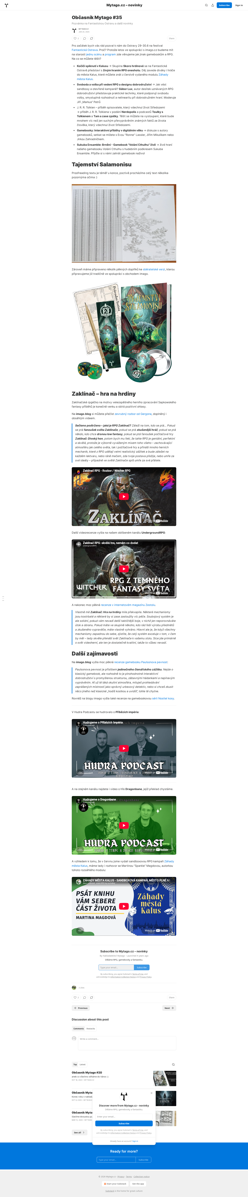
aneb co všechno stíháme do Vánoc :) (90, 1076)
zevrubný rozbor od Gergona (133, 414)
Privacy (121, 1176)
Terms (129, 1176)
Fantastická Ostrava (85, 50)
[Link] (67, 164)
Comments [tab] (78, 1028)
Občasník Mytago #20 (87, 1072)
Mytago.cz (84, 29)
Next (167, 1008)
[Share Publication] (213, 5)
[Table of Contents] (3, 598)
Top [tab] (75, 1064)
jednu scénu (94, 54)
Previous (82, 1008)
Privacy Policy (145, 1133)
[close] (151, 1093)
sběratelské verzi (154, 269)
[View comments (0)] (85, 38)
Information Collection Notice (123, 1133)
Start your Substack (116, 1183)
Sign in (239, 5)
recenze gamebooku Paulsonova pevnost (140, 662)
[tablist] (84, 1029)
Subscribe (224, 5)
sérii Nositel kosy (163, 698)
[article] (124, 1078)
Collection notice (142, 1176)
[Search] (206, 5)
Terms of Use (137, 1130)
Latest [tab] (83, 1064)
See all (77, 1132)
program (110, 54)
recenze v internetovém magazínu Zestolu (128, 605)
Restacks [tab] (91, 1028)
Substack (109, 1191)
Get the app (138, 1183)
